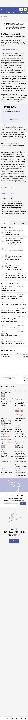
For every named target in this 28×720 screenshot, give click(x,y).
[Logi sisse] (25, 718)
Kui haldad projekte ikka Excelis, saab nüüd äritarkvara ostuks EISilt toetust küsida (10, 319)
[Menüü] (2, 718)
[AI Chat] (21, 718)
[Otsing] (16, 718)
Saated (7, 254)
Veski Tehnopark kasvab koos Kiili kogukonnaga (20, 473)
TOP (16, 398)
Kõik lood (8, 12)
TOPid (14, 12)
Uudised (7, 248)
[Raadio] (12, 718)
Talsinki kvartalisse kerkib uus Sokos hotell (7, 403)
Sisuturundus (9, 201)
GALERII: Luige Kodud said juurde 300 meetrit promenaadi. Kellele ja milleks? (14, 267)
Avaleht (3, 12)
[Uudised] (7, 718)
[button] (10, 503)
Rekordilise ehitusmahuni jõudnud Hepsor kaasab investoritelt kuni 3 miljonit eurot (21, 433)
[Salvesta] (26, 231)
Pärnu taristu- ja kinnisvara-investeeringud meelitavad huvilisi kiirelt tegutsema (13, 206)
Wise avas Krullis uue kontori (12, 111)
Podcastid (19, 12)
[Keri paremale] (23, 119)
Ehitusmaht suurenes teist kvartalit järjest (13, 304)
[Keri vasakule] (4, 119)
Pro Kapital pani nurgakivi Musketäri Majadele (7, 454)
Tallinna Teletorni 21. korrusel (9, 375)
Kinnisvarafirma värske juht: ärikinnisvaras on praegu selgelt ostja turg (13, 257)
